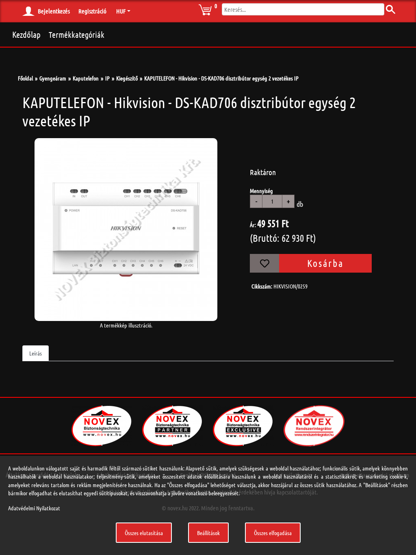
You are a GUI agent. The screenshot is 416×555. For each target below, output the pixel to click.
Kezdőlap (26, 34)
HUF (121, 11)
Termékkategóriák (76, 34)
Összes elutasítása (144, 532)
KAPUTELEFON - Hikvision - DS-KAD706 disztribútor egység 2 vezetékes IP (221, 78)
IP (107, 78)
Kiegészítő (127, 78)
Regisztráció (92, 11)
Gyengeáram (52, 78)
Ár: (253, 224)
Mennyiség (261, 190)
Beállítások (208, 532)
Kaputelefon (86, 78)
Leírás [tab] (35, 353)
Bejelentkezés (54, 11)
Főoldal (25, 78)
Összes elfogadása (273, 532)
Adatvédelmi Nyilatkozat (34, 508)
